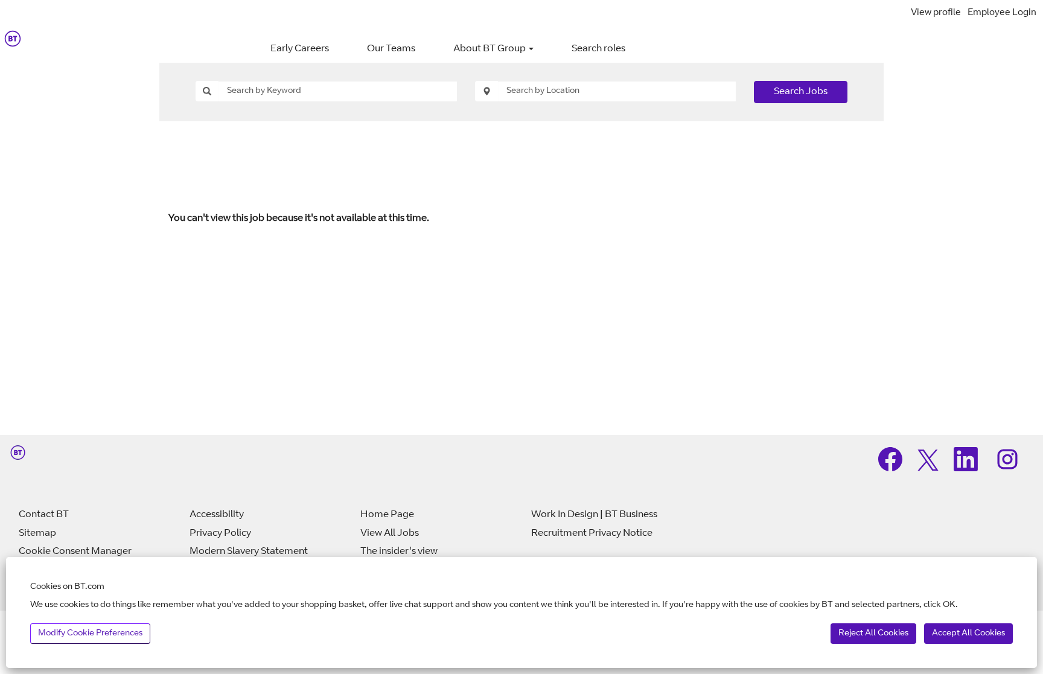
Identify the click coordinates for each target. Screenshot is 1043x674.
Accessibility (217, 515)
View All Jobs (389, 533)
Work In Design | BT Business (594, 515)
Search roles (598, 49)
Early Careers (299, 49)
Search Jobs (801, 92)
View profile (936, 12)
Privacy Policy (220, 533)
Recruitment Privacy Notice (591, 533)
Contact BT (44, 515)
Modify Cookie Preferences (90, 633)
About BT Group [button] (490, 49)
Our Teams (391, 49)
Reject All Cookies (873, 633)
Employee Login (1002, 12)
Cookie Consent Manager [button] (75, 551)
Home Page (387, 515)
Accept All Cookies (968, 633)
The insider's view (399, 551)
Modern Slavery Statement (249, 551)
